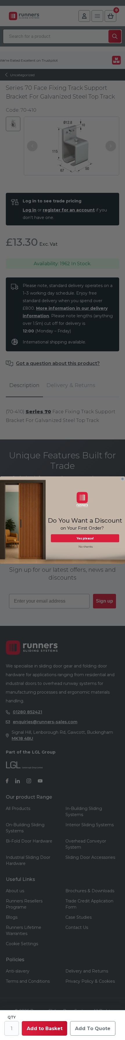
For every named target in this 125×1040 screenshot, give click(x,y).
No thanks (85, 546)
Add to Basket (45, 1028)
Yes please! (85, 538)
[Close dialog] (122, 479)
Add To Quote (92, 1028)
